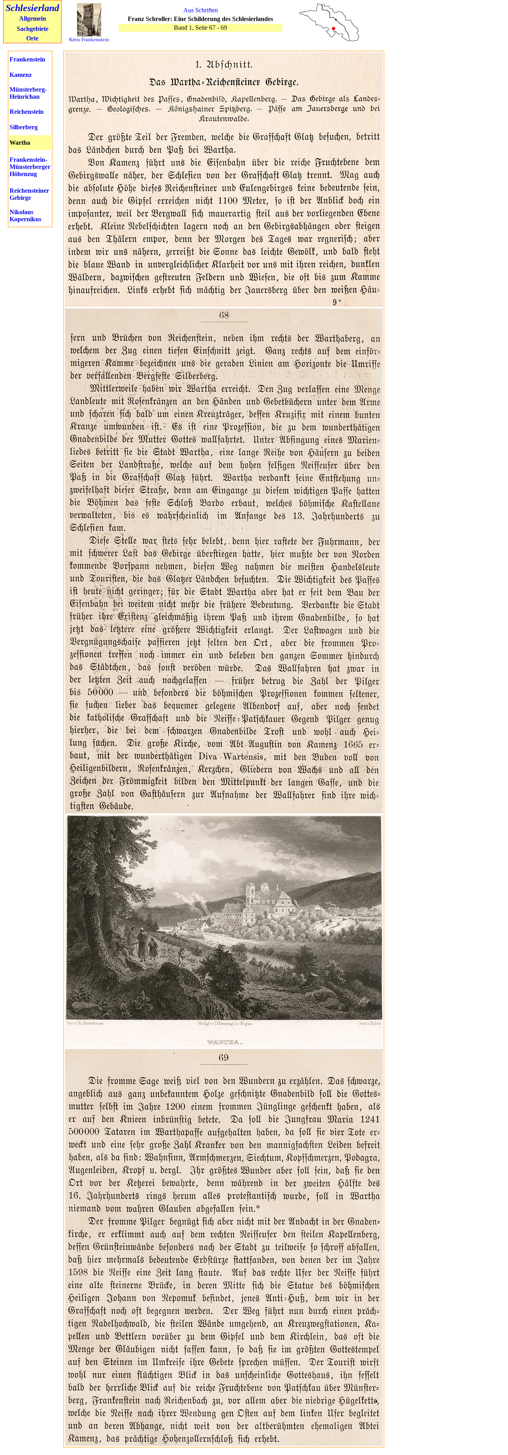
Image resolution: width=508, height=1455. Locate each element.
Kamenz (21, 74)
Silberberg (24, 127)
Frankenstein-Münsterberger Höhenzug (30, 166)
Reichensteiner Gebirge (29, 194)
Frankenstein (27, 59)
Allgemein (32, 18)
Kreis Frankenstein (89, 39)
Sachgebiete (32, 28)
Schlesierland (32, 8)
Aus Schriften (200, 10)
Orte (32, 38)
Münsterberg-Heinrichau (28, 93)
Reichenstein (27, 111)
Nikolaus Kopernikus (25, 215)
